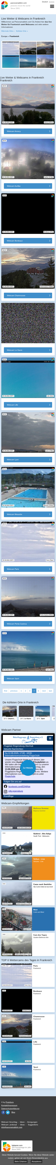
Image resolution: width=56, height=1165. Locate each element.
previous (13, 691)
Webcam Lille (12, 405)
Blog (13, 1112)
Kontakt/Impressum (9, 1105)
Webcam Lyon (13, 460)
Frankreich (14, 36)
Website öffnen (28, 768)
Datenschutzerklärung (10, 1108)
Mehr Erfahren (21, 1161)
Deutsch (45, 2)
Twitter (8, 1112)
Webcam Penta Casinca (17, 624)
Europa (4, 36)
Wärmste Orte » (7, 31)
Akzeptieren (36, 1161)
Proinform (10, 1102)
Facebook (3, 1112)
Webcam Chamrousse (16, 295)
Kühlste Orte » (22, 31)
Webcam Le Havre (14, 350)
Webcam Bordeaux (15, 241)
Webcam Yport (13, 678)
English (51, 2)
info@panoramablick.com (11, 1127)
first (5, 691)
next (44, 691)
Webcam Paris (13, 569)
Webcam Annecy (14, 131)
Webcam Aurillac (14, 186)
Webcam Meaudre (14, 514)
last (50, 691)
